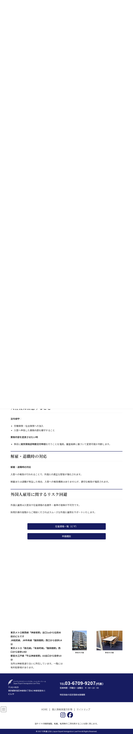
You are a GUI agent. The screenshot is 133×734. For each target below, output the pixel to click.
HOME (44, 709)
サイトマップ (83, 709)
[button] (66, 526)
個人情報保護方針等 (62, 709)
